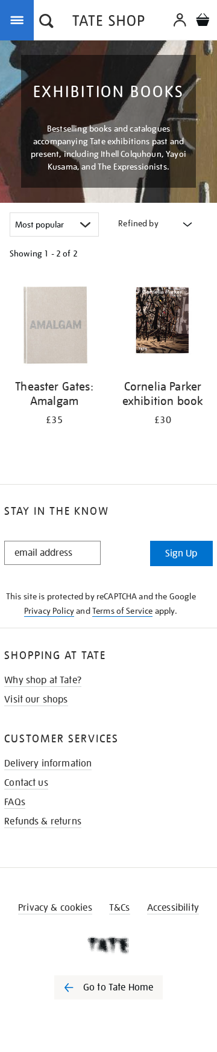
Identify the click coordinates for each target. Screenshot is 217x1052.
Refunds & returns (42, 821)
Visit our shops (36, 699)
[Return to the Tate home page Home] (108, 22)
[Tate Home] (108, 945)
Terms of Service (122, 610)
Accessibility (173, 908)
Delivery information (48, 763)
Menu (19, 19)
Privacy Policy (49, 610)
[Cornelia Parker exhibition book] (163, 325)
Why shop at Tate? (42, 680)
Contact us (26, 783)
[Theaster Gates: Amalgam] (54, 325)
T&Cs (119, 908)
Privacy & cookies (55, 908)
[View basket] (202, 21)
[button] (46, 22)
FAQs (14, 802)
